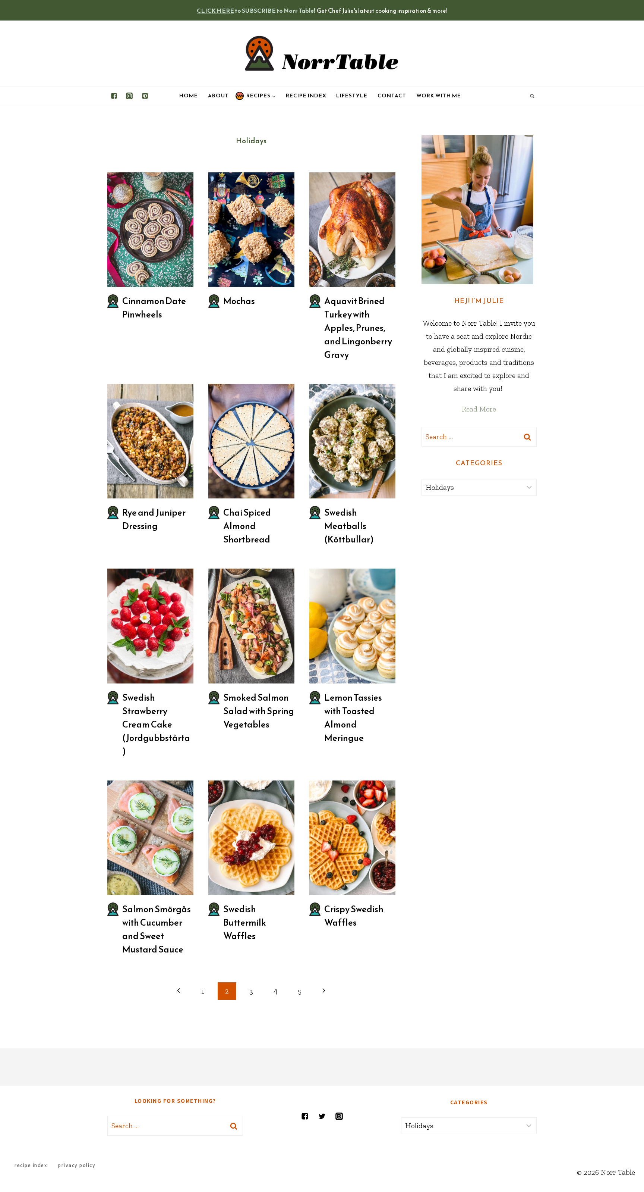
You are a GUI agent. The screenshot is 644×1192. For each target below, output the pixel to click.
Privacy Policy (76, 1165)
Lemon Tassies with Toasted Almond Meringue (353, 718)
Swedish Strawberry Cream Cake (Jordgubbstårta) (156, 724)
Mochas (239, 301)
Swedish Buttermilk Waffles (244, 922)
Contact (392, 96)
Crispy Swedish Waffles (353, 915)
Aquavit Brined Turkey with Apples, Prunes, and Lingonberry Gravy (358, 328)
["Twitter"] (322, 1116)
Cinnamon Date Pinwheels (154, 307)
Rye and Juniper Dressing (154, 519)
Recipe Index (306, 96)
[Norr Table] (322, 53)
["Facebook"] (114, 96)
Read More (479, 408)
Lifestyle (351, 96)
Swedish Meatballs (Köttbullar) (349, 526)
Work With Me (438, 96)
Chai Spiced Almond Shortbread (247, 526)
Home (188, 96)
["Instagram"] (129, 96)
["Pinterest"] (145, 96)
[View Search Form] (532, 95)
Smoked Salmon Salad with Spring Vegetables (258, 711)
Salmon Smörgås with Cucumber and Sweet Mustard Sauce (156, 929)
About (218, 96)
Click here (215, 10)
